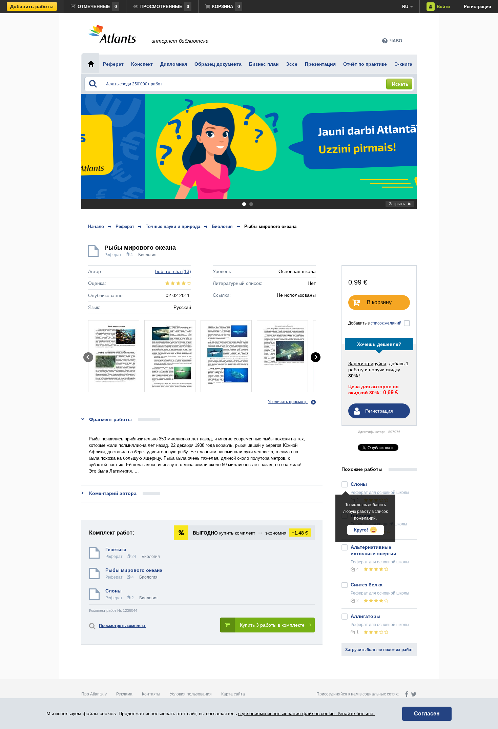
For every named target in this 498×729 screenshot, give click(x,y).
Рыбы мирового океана (270, 226)
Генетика (115, 549)
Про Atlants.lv (94, 694)
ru (405, 6)
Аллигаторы (365, 616)
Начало (96, 226)
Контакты (151, 694)
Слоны (113, 590)
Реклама (124, 694)
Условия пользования (191, 694)
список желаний (386, 323)
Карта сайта (233, 694)
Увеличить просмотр (288, 401)
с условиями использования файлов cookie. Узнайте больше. (306, 713)
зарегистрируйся (367, 363)
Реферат (113, 254)
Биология (147, 254)
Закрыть (397, 204)
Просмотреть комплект (122, 625)
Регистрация (477, 6)
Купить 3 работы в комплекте (272, 625)
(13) (173, 271)
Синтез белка (366, 584)
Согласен (427, 713)
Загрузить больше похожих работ (379, 649)
